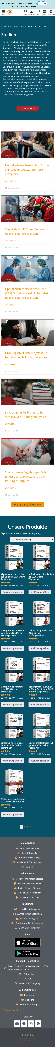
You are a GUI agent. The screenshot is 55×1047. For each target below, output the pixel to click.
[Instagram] (31, 1023)
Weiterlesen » (10, 181)
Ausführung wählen (12, 592)
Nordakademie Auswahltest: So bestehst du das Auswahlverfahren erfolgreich (27, 169)
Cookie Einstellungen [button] (14, 1010)
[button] (4, 11)
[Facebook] (24, 1023)
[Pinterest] (38, 1023)
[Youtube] (17, 1023)
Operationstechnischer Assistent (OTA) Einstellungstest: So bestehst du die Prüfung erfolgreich (26, 293)
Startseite (6, 26)
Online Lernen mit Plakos (25, 26)
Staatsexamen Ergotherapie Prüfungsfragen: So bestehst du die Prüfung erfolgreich (25, 476)
